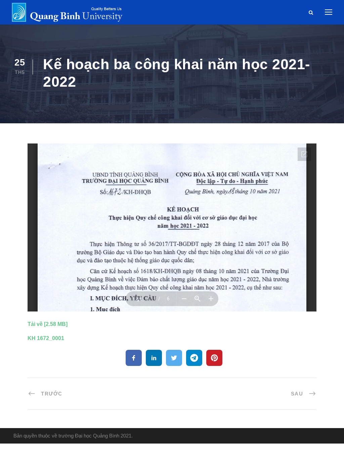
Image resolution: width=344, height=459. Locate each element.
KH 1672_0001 (46, 338)
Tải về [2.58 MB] (48, 324)
